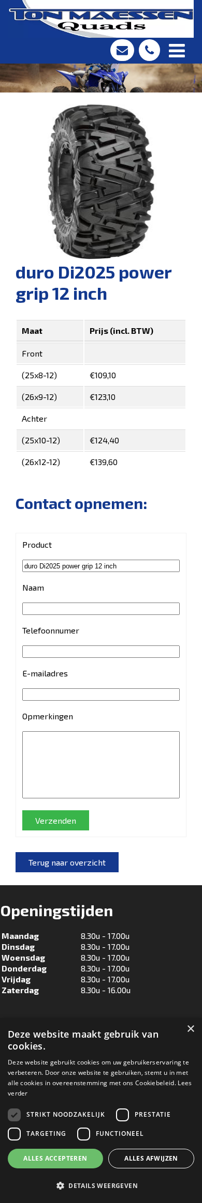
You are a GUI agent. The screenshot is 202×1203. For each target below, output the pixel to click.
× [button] (190, 1029)
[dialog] (101, 1110)
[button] (101, 1185)
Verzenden (55, 820)
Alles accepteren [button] (55, 1158)
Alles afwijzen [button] (151, 1158)
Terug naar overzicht (67, 862)
